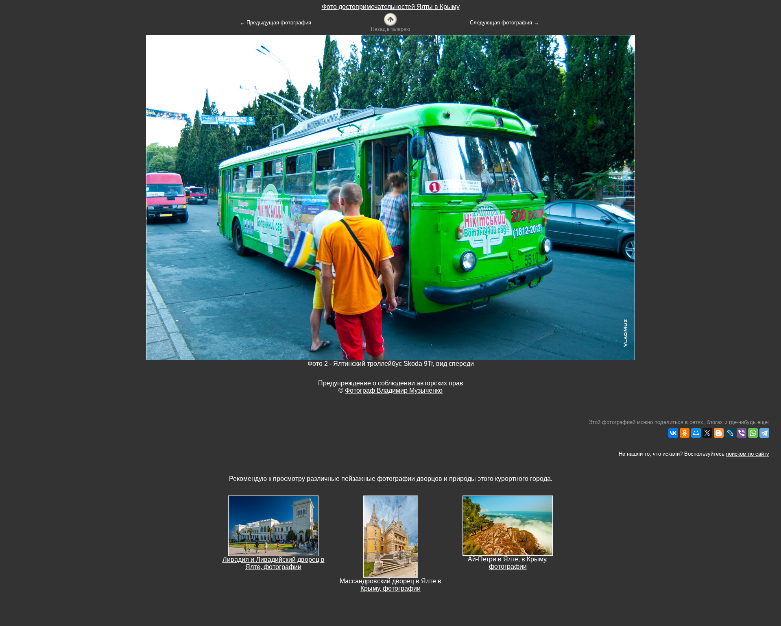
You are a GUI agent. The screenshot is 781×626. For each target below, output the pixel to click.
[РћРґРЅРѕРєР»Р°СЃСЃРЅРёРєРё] (684, 433)
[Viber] (741, 433)
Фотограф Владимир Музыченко (394, 390)
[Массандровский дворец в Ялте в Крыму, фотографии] (390, 536)
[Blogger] (719, 433)
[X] (707, 433)
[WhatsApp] (753, 433)
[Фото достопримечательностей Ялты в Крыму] (390, 18)
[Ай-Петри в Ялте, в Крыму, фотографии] (507, 525)
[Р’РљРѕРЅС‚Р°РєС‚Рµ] (673, 433)
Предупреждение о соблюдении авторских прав (390, 383)
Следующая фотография (501, 23)
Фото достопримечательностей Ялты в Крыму (391, 6)
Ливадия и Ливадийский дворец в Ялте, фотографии (274, 563)
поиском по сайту (747, 454)
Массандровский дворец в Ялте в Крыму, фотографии (390, 585)
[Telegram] (764, 433)
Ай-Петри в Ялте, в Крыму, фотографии (508, 563)
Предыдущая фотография (279, 23)
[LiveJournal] (730, 433)
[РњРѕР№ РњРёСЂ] (696, 433)
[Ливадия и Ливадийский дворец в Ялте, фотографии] (273, 525)
